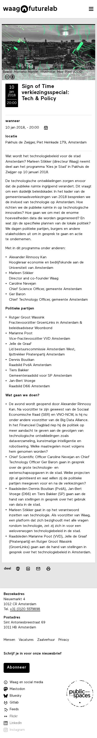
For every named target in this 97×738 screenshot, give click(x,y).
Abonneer (16, 667)
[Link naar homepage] (30, 9)
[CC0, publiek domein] (10, 77)
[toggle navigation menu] (91, 9)
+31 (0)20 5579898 (25, 609)
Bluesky (15, 696)
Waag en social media (26, 682)
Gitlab (14, 702)
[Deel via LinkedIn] (28, 568)
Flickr (14, 716)
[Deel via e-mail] (38, 568)
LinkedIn (16, 723)
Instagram (17, 730)
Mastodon (17, 689)
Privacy (63, 640)
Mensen (9, 640)
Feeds (14, 709)
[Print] (48, 568)
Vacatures (26, 640)
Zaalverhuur (46, 640)
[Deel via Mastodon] (18, 568)
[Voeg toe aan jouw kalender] (46, 128)
